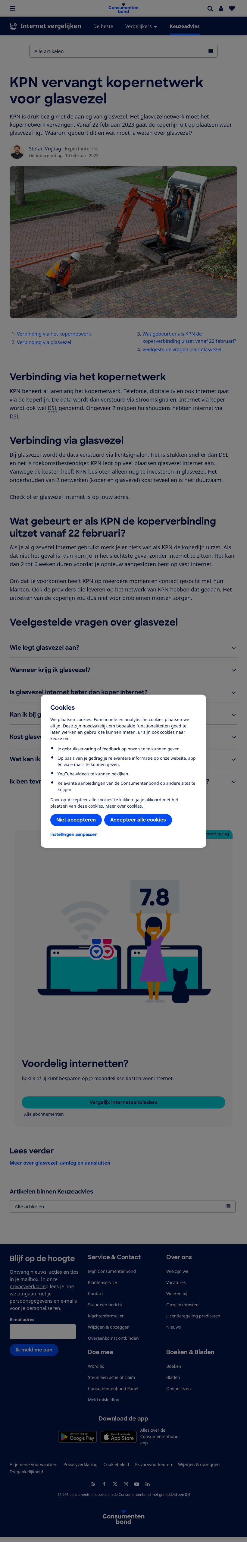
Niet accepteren (76, 820)
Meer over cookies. (124, 806)
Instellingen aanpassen (74, 834)
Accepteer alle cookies (138, 820)
